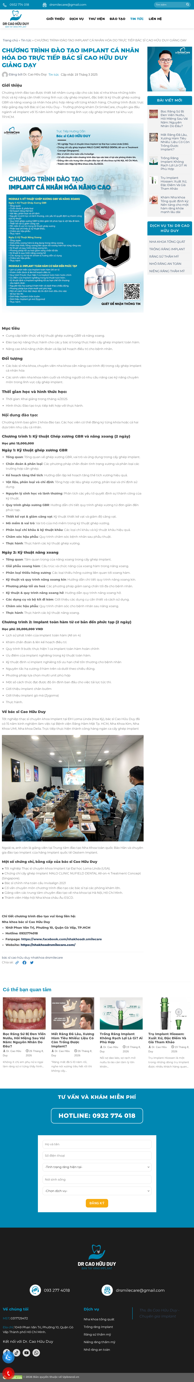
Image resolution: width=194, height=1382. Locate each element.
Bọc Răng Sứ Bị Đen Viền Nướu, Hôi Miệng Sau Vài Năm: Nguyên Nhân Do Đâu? (174, 119)
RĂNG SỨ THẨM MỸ (164, 256)
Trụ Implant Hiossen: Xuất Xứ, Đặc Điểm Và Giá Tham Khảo (174, 183)
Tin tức (137, 19)
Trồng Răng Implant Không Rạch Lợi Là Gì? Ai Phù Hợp (174, 163)
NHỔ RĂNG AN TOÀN (165, 264)
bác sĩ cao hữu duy (16, 957)
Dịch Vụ (77, 19)
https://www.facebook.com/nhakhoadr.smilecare (61, 939)
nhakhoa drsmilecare (47, 957)
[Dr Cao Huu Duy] (22, 18)
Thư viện (97, 19)
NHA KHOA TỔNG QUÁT (167, 242)
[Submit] (187, 5)
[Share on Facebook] (25, 962)
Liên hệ (155, 19)
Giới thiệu (55, 19)
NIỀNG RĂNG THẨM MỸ (167, 271)
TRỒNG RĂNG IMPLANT (167, 249)
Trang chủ (10, 40)
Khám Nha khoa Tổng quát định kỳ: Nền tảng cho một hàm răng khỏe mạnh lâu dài (175, 205)
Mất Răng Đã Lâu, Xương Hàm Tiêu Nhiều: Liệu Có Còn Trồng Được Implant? (175, 142)
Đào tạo (117, 19)
